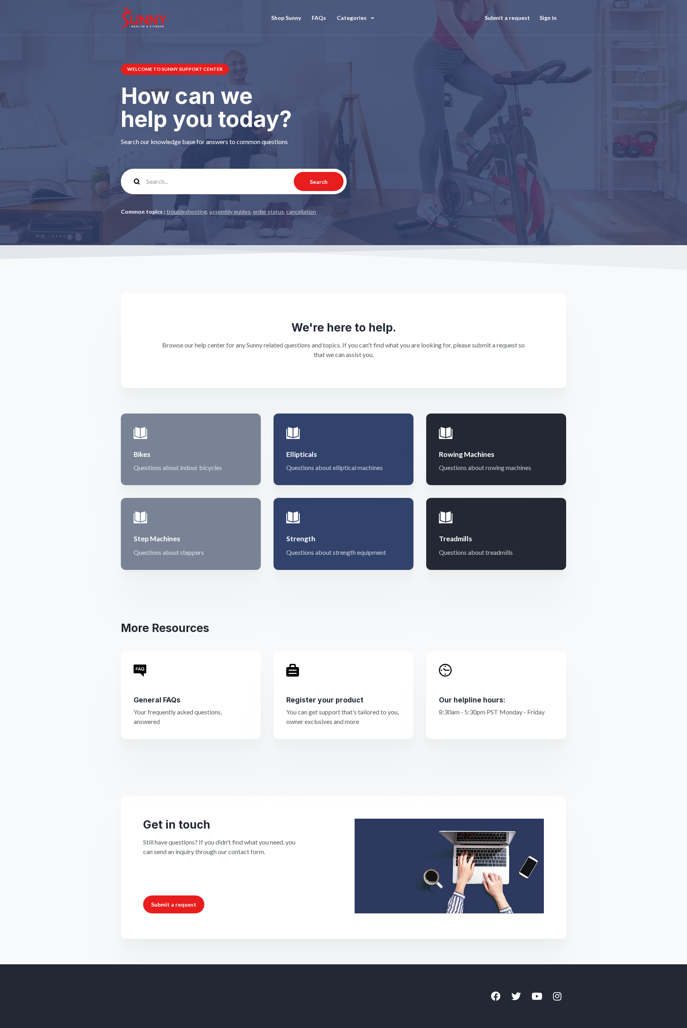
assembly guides (230, 211)
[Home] (144, 18)
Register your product (324, 700)
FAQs (319, 17)
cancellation (301, 211)
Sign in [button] (548, 17)
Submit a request (507, 17)
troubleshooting (187, 211)
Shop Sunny (286, 17)
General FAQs (157, 700)
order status (268, 211)
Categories (352, 17)
